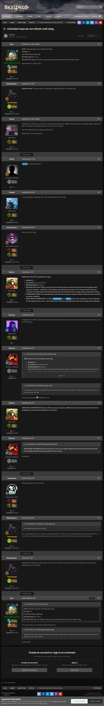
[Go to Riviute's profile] (12, 130)
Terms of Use (43, 703)
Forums (7, 16)
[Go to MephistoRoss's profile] (12, 95)
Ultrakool (12, 348)
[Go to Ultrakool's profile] (12, 359)
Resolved (24, 37)
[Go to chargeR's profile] (12, 203)
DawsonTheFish (47, 354)
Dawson (12, 272)
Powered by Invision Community (93, 695)
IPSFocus (12, 693)
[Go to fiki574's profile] (12, 170)
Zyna (13, 34)
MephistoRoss (12, 84)
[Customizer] (100, 16)
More (59, 16)
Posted (28, 44)
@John (25, 164)
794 (12, 187)
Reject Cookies (95, 701)
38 (13, 220)
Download (19, 16)
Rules (30, 16)
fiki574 (11, 159)
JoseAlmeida (11, 478)
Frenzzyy (12, 315)
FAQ (39, 16)
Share (82, 36)
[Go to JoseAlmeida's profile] (12, 489)
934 (12, 76)
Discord (48, 16)
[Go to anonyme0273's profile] (12, 238)
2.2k (12, 376)
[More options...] (99, 44)
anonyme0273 (12, 227)
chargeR (12, 192)
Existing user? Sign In (82, 16)
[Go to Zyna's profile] (6, 36)
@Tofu (68, 298)
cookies (14, 701)
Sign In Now (74, 670)
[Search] (100, 7)
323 (12, 511)
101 (13, 300)
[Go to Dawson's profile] (12, 283)
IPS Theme (5, 693)
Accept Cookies (80, 701)
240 (12, 147)
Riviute (11, 119)
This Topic (93, 7)
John (43, 604)
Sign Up (94, 16)
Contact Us (6, 695)
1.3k (12, 112)
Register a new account (29, 670)
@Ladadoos (57, 298)
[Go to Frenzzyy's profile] (12, 326)
